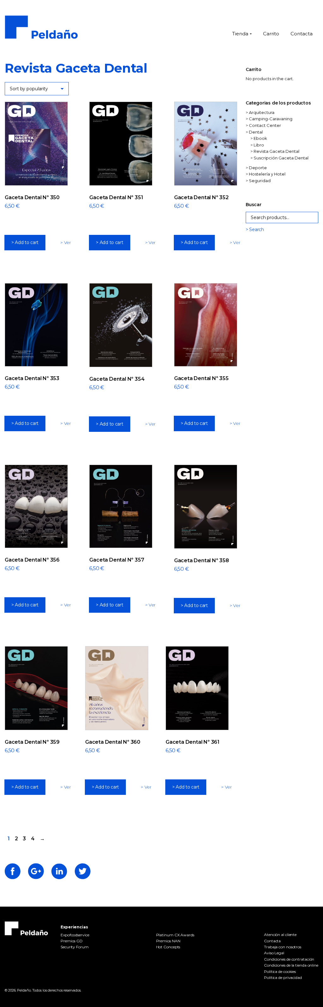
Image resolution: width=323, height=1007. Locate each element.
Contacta (302, 34)
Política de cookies (280, 971)
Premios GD (72, 940)
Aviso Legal (274, 952)
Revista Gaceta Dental (276, 151)
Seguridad (260, 180)
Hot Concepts (168, 946)
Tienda (240, 34)
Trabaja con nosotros (282, 946)
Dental (256, 131)
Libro (259, 144)
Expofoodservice (75, 935)
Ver (67, 242)
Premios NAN (168, 940)
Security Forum (75, 946)
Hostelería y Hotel (267, 173)
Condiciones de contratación (289, 959)
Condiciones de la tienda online (291, 965)
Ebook (260, 138)
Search (256, 229)
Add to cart (26, 242)
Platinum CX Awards (175, 935)
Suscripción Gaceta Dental (281, 157)
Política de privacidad (283, 977)
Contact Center (265, 125)
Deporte (258, 167)
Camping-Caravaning (270, 118)
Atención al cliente (280, 934)
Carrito (271, 34)
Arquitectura (261, 112)
